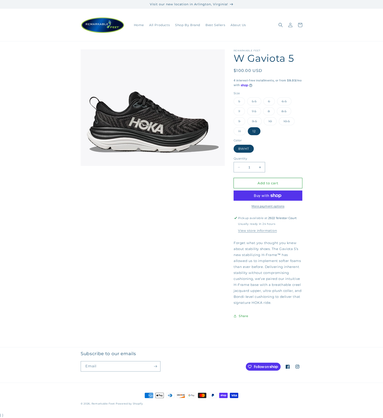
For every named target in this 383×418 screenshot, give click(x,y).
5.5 (256, 102)
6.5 (286, 102)
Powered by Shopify (129, 403)
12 (254, 131)
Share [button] (243, 316)
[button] (280, 25)
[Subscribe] (155, 366)
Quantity (240, 158)
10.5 (289, 122)
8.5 (286, 112)
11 (242, 132)
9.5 (257, 122)
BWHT (243, 149)
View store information (257, 231)
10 (272, 122)
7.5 (256, 112)
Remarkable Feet (103, 403)
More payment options (268, 206)
